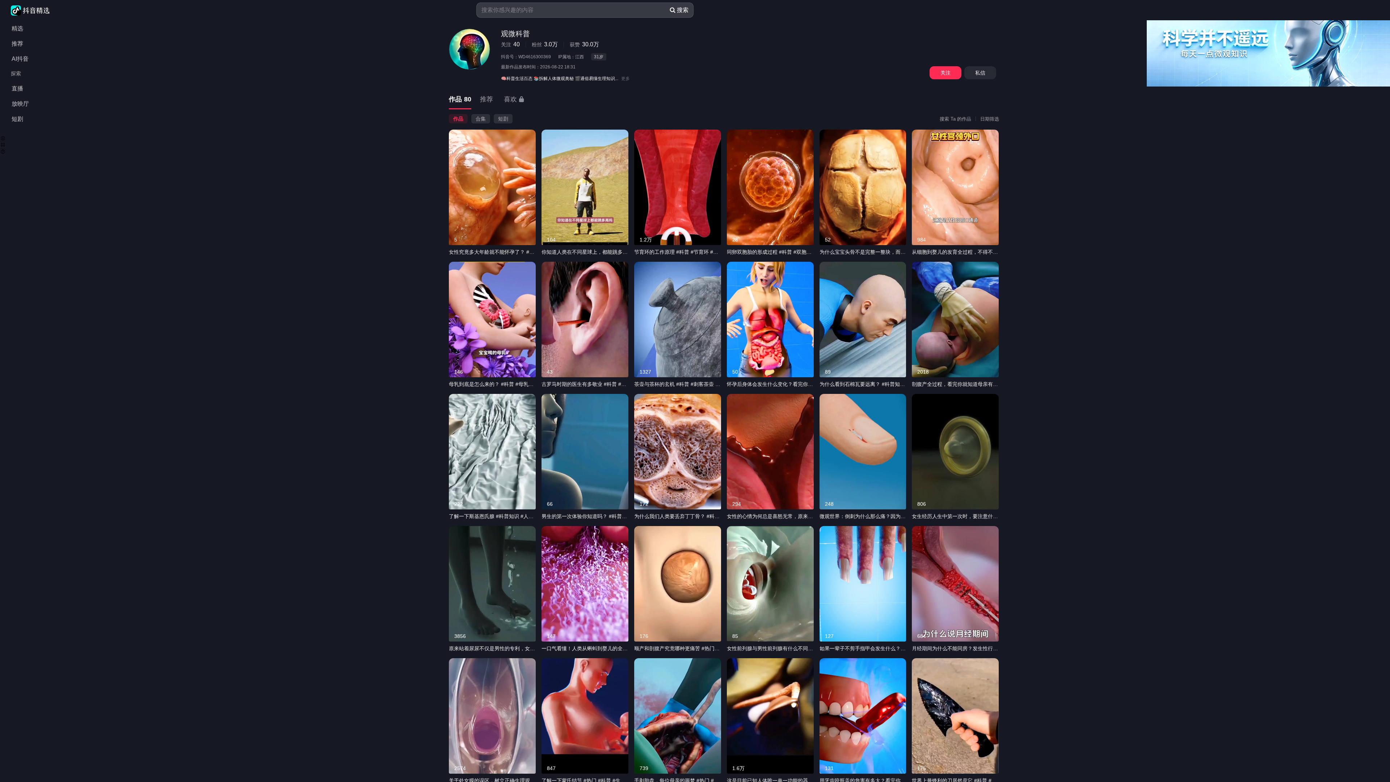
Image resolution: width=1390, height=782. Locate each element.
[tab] (460, 99)
